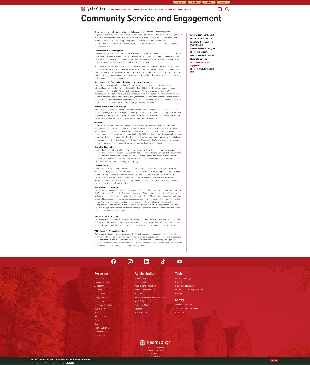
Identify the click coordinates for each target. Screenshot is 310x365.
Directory (97, 312)
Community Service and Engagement (200, 64)
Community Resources (103, 304)
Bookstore (98, 289)
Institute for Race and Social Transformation (201, 43)
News (96, 323)
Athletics (187, 9)
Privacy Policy (180, 293)
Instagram (130, 261)
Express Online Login (183, 278)
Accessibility (99, 285)
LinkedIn (146, 261)
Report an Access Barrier (184, 285)
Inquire (180, 2)
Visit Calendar (99, 335)
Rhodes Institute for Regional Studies (202, 70)
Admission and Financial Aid (145, 285)
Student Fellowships (198, 58)
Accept (274, 361)
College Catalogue (101, 297)
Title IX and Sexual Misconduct (187, 308)
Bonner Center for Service (201, 38)
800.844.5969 (155, 353)
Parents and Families (102, 327)
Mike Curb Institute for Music (202, 55)
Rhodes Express (141, 312)
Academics (125, 9)
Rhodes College (93, 9)
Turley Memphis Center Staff (202, 34)
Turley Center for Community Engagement (127, 31)
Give (223, 2)
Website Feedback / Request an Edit (189, 289)
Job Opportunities (101, 316)
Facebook (113, 261)
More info (70, 363)
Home (96, 31)
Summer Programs (101, 331)
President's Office (141, 304)
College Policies (100, 301)
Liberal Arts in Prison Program (202, 48)
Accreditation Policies (143, 281)
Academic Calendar (101, 281)
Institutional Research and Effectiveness (150, 297)
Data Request (99, 308)
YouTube (179, 261)
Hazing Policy (180, 312)
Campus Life (154, 9)
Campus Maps (99, 293)
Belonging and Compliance (145, 289)
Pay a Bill (178, 281)
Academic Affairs (141, 278)
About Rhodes (114, 9)
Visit (209, 2)
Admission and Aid (139, 9)
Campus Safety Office (183, 304)
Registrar (138, 308)
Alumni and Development (171, 9)
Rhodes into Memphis (199, 51)
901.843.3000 (155, 356)
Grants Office (140, 293)
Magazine (98, 320)
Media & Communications (144, 301)
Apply (194, 2)
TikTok (163, 261)
